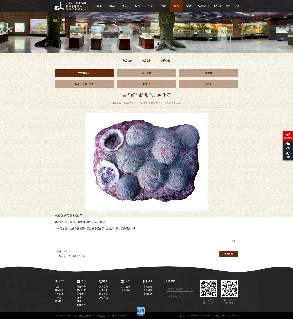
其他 (79, 301)
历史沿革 (59, 294)
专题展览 (147, 290)
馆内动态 (81, 290)
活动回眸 (125, 290)
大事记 (58, 297)
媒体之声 (81, 305)
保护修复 (165, 60)
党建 (79, 297)
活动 (163, 5)
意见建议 (103, 294)
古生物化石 (84, 73)
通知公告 (81, 286)
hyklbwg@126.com (229, 316)
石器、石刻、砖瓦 (84, 83)
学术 (189, 5)
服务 (150, 5)
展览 (137, 5)
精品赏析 (146, 60)
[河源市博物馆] (70, 10)
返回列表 (228, 254)
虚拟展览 (147, 294)
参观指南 (103, 286)
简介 (57, 286)
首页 (99, 5)
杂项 (208, 83)
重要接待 (81, 294)
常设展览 (147, 286)
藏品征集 (127, 60)
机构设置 (59, 290)
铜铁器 (146, 83)
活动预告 (125, 286)
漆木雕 (208, 73)
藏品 (176, 5)
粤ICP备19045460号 (116, 316)
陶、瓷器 (146, 73)
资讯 (125, 5)
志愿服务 (103, 290)
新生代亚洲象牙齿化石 (74, 256)
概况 (112, 5)
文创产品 (103, 297)
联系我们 (59, 301)
